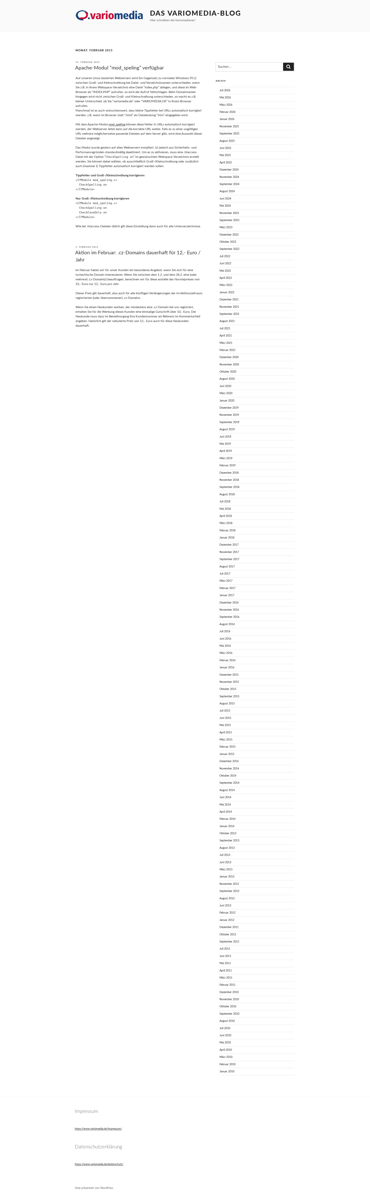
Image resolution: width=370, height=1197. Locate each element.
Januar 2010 (226, 1071)
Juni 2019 (225, 436)
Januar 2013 (226, 876)
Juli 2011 (224, 949)
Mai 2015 (225, 725)
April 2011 (225, 970)
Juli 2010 (224, 1028)
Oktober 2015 (227, 689)
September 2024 (229, 184)
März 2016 (225, 653)
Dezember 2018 (229, 473)
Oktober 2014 (227, 775)
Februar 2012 (227, 912)
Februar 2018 (227, 530)
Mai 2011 (225, 963)
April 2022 (225, 278)
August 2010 (227, 1021)
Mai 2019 (225, 444)
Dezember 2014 (229, 761)
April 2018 (225, 516)
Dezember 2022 (229, 234)
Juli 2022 (224, 256)
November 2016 (229, 610)
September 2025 (229, 133)
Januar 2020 (226, 400)
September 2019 (229, 422)
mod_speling (116, 124)
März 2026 (225, 105)
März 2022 (225, 285)
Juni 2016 (225, 638)
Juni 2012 (225, 905)
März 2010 (225, 1057)
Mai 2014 (225, 804)
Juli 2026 (224, 90)
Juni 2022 (225, 263)
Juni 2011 (225, 956)
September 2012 (229, 891)
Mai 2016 (225, 646)
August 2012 (227, 898)
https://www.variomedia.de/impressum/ (98, 1129)
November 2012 (229, 884)
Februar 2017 (227, 588)
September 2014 (229, 783)
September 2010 (229, 1014)
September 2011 (229, 941)
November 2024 (229, 177)
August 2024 (227, 191)
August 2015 (227, 703)
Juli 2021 (224, 328)
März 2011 (225, 977)
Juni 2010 (225, 1035)
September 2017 (229, 559)
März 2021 (225, 343)
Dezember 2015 (229, 675)
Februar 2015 (227, 747)
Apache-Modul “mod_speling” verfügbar (119, 67)
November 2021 (229, 307)
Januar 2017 (226, 595)
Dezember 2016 (229, 602)
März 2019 (225, 458)
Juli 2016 (224, 631)
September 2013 (229, 840)
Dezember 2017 (229, 545)
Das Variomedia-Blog (195, 13)
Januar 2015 (226, 754)
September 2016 (229, 617)
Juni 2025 (225, 148)
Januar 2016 (226, 667)
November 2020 (229, 364)
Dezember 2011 (229, 927)
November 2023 (229, 213)
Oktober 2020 (227, 371)
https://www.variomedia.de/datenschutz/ (99, 1164)
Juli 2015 (224, 710)
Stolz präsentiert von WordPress (94, 1188)
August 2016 (227, 624)
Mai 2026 (225, 97)
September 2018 (229, 487)
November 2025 (229, 126)
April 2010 (225, 1050)
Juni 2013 (225, 862)
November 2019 (229, 415)
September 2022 (229, 249)
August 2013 (227, 848)
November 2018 (229, 480)
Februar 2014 (227, 819)
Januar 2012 (226, 920)
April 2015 (225, 732)
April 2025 (225, 162)
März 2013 (225, 869)
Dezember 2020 (229, 357)
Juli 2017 (224, 573)
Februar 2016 (227, 660)
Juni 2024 (225, 198)
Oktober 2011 (227, 934)
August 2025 (227, 141)
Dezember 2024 (229, 169)
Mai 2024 (225, 206)
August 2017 (227, 566)
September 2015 (229, 696)
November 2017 (229, 552)
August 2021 (227, 321)
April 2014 (225, 812)
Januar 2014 (226, 826)
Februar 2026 (227, 112)
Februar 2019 (227, 465)
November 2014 (229, 768)
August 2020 (227, 379)
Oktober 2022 (227, 242)
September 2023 (229, 220)
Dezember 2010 (229, 992)
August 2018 (227, 494)
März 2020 (225, 393)
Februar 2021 (227, 350)
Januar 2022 (226, 292)
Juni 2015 (225, 718)
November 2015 (229, 682)
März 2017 (225, 581)
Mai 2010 (225, 1042)
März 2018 (225, 523)
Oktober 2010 (227, 1006)
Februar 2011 (227, 985)
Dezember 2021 (229, 299)
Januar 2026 (226, 119)
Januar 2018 (226, 537)
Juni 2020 (225, 386)
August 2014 (227, 790)
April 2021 (225, 335)
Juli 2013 (224, 855)
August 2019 (227, 429)
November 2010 (229, 999)
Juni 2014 (225, 797)
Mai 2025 (225, 155)
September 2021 (229, 314)
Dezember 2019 (229, 408)
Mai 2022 (225, 271)
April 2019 (225, 451)
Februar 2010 (227, 1064)
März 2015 (225, 739)
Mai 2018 (225, 509)
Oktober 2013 (227, 833)
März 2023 (225, 227)
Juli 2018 (224, 501)
